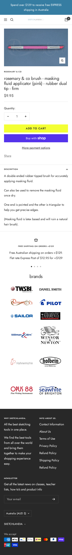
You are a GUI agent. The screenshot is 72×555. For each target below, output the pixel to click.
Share (7, 156)
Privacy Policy (48, 446)
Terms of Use (47, 438)
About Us (45, 431)
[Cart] (66, 19)
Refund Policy (47, 453)
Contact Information (51, 424)
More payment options (36, 148)
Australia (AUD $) (16, 513)
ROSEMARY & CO (13, 71)
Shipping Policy (49, 460)
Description (11, 169)
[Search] (11, 19)
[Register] (53, 499)
